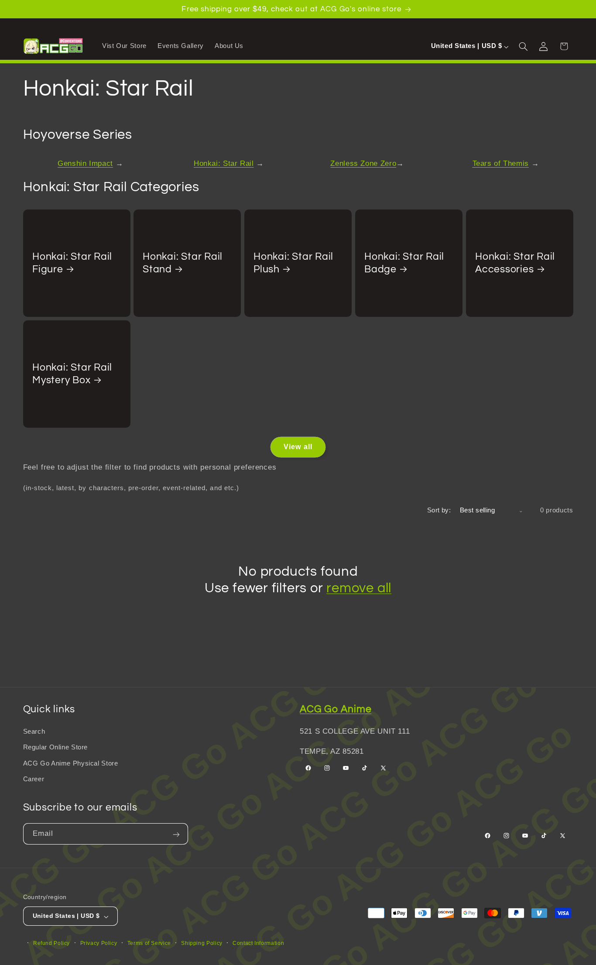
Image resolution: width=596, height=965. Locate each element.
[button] (524, 46)
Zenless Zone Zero (363, 163)
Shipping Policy (201, 942)
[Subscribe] (177, 834)
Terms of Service (149, 942)
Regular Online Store (55, 747)
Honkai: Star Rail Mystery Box (72, 373)
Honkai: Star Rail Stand (183, 263)
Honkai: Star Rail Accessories (515, 263)
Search (34, 731)
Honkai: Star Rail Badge (404, 263)
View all (298, 446)
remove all (358, 588)
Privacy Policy (98, 942)
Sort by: (439, 510)
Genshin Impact (85, 163)
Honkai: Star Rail (224, 163)
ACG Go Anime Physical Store (70, 763)
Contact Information (258, 942)
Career (34, 779)
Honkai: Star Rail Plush (293, 263)
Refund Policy (51, 942)
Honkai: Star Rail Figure (72, 263)
